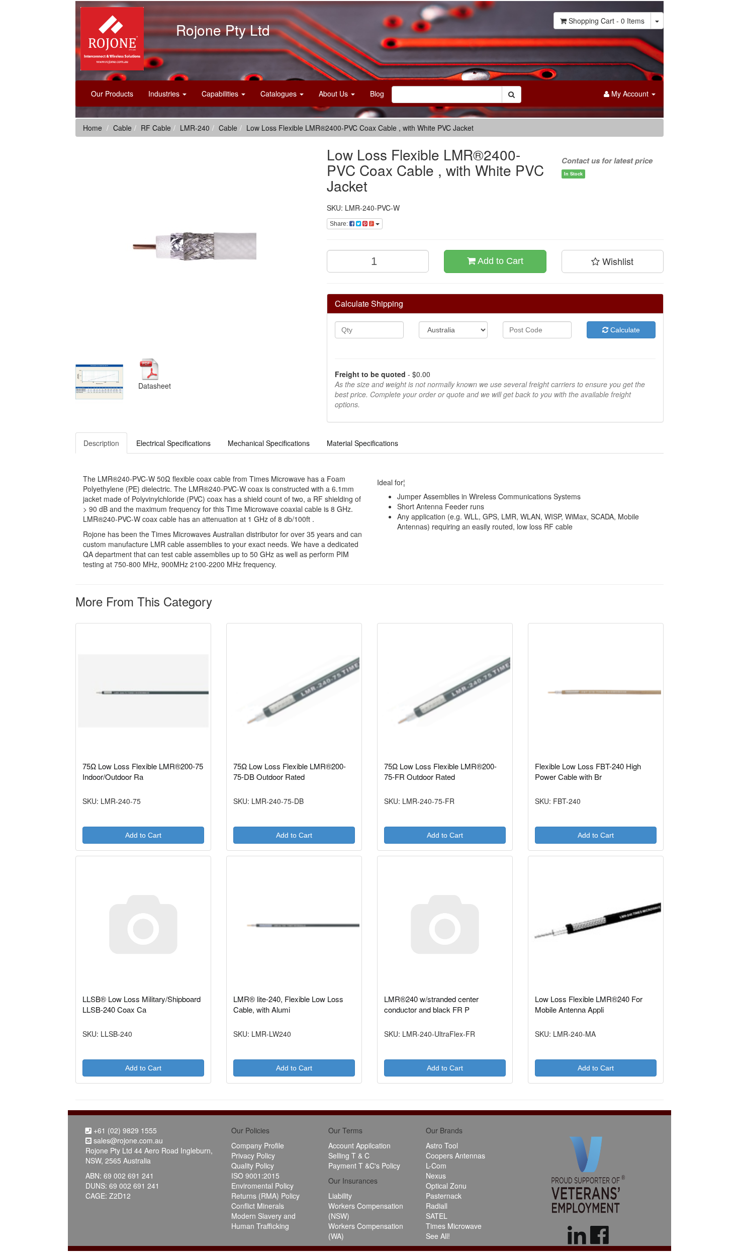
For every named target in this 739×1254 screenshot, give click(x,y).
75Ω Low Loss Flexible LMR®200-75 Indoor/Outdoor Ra (142, 771)
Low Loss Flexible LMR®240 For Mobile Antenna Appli (588, 1004)
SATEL (436, 1216)
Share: (339, 223)
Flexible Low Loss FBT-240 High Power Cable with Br (588, 771)
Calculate (624, 330)
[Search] (511, 94)
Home (92, 128)
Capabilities (221, 93)
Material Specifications (362, 443)
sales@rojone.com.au (127, 1140)
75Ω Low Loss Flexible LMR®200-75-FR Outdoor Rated (440, 771)
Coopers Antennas (455, 1155)
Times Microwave (454, 1226)
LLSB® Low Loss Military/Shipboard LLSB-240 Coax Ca (141, 1004)
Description (101, 443)
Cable (122, 128)
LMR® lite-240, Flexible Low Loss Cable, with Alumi (288, 1004)
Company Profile (257, 1145)
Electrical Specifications (173, 443)
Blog (377, 93)
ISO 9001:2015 (255, 1176)
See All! (438, 1236)
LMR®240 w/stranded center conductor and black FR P (431, 1004)
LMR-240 (195, 128)
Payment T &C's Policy (364, 1165)
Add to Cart (499, 261)
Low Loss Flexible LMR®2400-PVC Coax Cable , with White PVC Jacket (360, 128)
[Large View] (99, 382)
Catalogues (279, 93)
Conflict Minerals (257, 1206)
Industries (164, 93)
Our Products (112, 93)
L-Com (436, 1165)
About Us (334, 93)
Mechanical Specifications (269, 443)
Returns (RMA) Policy (265, 1196)
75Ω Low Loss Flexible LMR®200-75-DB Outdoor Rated (289, 771)
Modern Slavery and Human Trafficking (263, 1221)
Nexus (436, 1176)
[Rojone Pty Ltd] (109, 35)
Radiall (436, 1206)
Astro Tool (442, 1145)
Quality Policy (252, 1165)
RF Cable (156, 128)
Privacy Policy (253, 1155)
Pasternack (443, 1196)
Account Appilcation (359, 1145)
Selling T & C (348, 1155)
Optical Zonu (446, 1186)
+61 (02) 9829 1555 (124, 1130)
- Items (606, 21)
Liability (340, 1196)
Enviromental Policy (262, 1186)
